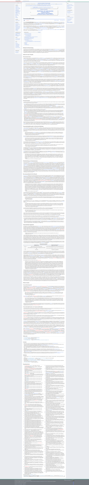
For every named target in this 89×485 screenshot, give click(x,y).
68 (52, 253)
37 (52, 167)
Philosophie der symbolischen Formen (48, 169)
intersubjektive (58, 29)
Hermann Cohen (25, 165)
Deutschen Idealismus (26, 128)
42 (44, 180)
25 (38, 134)
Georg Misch (36, 400)
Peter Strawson (40, 226)
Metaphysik (43, 23)
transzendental (26, 338)
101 (58, 331)
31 (40, 149)
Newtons (61, 117)
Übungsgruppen (45, 4)
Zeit (29, 68)
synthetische (59, 80)
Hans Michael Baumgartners (45, 328)
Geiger (41, 180)
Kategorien (37, 68)
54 (35, 211)
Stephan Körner (31, 274)
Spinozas (32, 332)
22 (58, 118)
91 (40, 319)
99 (43, 329)
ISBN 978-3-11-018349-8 (29, 351)
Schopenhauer (26, 111)
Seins (53, 22)
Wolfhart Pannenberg (46, 330)
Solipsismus (61, 217)
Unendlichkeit (47, 91)
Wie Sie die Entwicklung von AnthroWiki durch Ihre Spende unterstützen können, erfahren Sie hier (38, 5)
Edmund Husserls (25, 175)
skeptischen (24, 63)
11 (29, 86)
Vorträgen (48, 4)
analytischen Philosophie (56, 226)
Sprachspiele (44, 288)
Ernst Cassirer (57, 169)
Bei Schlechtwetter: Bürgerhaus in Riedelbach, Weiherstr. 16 (45, 14)
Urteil (55, 80)
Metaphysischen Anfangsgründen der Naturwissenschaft (41, 97)
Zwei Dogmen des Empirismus (38, 119)
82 (34, 294)
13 (40, 94)
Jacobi (50, 106)
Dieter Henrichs (31, 328)
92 (59, 320)
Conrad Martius (44, 180)
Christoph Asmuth (27, 365)
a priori (34, 23)
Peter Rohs (61, 331)
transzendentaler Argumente (44, 28)
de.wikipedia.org (52, 475)
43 (34, 181)
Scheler (52, 180)
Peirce (30, 116)
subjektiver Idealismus (50, 136)
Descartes (60, 59)
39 (33, 171)
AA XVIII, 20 (27, 373)
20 (31, 116)
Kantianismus (68, 20)
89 (36, 313)
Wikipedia (38, 337)
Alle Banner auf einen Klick (43, 9)
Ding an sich (62, 71)
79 (36, 286)
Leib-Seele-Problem (44, 29)
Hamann (57, 104)
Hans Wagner (25, 315)
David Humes (31, 63)
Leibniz (63, 59)
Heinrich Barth (32, 329)
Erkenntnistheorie (69, 19)
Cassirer (63, 111)
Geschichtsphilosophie (56, 328)
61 (40, 220)
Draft (63, 347)
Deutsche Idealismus (59, 26)
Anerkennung (40, 30)
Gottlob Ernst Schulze (35, 393)
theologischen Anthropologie (39, 330)
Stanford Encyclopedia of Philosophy (48, 359)
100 (50, 330)
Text (36, 414)
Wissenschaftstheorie (69, 18)
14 (37, 102)
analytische (51, 63)
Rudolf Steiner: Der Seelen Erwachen (45, 11)
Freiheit (53, 91)
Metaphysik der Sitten (59, 97)
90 (53, 315)
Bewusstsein (39, 71)
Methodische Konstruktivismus (43, 27)
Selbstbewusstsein (27, 81)
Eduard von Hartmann (46, 162)
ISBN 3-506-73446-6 (51, 345)
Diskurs (51, 303)
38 (54, 168)
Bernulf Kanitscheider (61, 429)
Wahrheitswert (30, 252)
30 (34, 148)
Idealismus (25, 108)
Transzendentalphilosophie (27, 337)
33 (49, 151)
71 (48, 257)
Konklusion (39, 252)
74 (45, 273)
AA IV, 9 (27, 388)
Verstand (42, 60)
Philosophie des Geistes (52, 29)
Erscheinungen (41, 68)
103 (35, 333)
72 (36, 268)
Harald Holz (24, 324)
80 (52, 286)
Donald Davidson (32, 255)
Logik (49, 117)
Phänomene (29, 77)
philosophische (37, 22)
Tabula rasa (47, 59)
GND (30, 474)
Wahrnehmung (25, 59)
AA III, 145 (27, 385)
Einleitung (30, 356)
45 (37, 190)
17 (25, 110)
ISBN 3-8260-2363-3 (55, 343)
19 (27, 116)
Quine (28, 119)
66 (48, 242)
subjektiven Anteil (28, 76)
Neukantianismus (55, 162)
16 (45, 109)
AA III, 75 (27, 377)
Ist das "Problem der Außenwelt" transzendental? (34, 360)
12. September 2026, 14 (45, 12)
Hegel (24, 151)
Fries (26, 116)
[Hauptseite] (18, 2)
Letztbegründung (39, 29)
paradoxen (63, 201)
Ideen (33, 93)
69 (29, 255)
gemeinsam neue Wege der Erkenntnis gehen (44, 3)
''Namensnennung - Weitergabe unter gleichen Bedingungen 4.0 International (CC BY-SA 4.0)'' (36, 481)
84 (31, 296)
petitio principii (53, 292)
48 (28, 195)
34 (40, 158)
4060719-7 (32, 474)
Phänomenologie (31, 27)
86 (31, 301)
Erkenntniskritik (56, 23)
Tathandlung (41, 141)
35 (25, 164)
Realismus (39, 132)
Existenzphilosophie (27, 329)
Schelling (37, 128)
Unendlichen (60, 192)
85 (33, 296)
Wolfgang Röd (26, 389)
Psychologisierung (31, 162)
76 (30, 277)
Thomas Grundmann (27, 374)
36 (62, 165)
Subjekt (37, 23)
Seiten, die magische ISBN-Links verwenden (70, 22)
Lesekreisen (41, 4)
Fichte (57, 106)
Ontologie (59, 22)
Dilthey (26, 113)
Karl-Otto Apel (38, 286)
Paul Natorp (61, 166)
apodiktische (51, 121)
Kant (67, 21)
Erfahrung (42, 73)
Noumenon (56, 76)
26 (35, 140)
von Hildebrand (48, 180)
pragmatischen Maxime (30, 288)
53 (37, 206)
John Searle (42, 256)
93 (50, 322)
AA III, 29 (27, 380)
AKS (34, 474)
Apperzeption (35, 88)
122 (63, 391)
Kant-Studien (40, 442)
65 (51, 239)
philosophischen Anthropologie (60, 332)
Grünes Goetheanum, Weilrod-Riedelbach (45, 13)
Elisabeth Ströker (27, 466)
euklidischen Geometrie (39, 117)
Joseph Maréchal (50, 310)
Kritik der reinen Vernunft (58, 49)
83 (25, 296)
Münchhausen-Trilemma (52, 289)
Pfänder (39, 180)
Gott (42, 91)
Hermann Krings (25, 317)
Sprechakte (58, 288)
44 (40, 182)
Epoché (52, 176)
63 (32, 233)
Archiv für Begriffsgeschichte (32, 368)
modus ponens (43, 242)
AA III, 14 (27, 410)
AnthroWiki (18, 0)
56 (58, 216)
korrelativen (43, 181)
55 (55, 215)
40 (42, 177)
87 (40, 304)
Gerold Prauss (52, 330)
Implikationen (55, 218)
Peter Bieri (51, 409)
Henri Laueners (60, 329)
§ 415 (29, 430)
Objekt (60, 75)
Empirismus (37, 142)
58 (63, 217)
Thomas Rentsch (49, 332)
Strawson (35, 28)
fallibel (55, 116)
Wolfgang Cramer (25, 312)
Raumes (25, 68)
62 (26, 230)
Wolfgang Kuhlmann (44, 286)
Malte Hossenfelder (27, 394)
